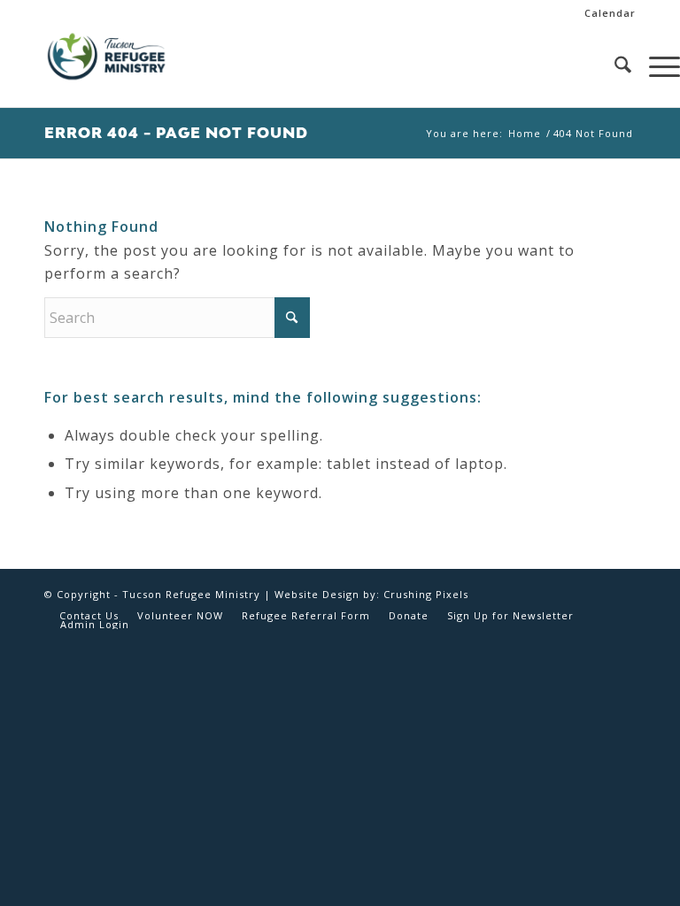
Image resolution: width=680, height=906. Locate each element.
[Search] (614, 67)
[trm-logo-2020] (106, 67)
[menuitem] (606, 13)
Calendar (610, 12)
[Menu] (655, 67)
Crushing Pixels (425, 594)
